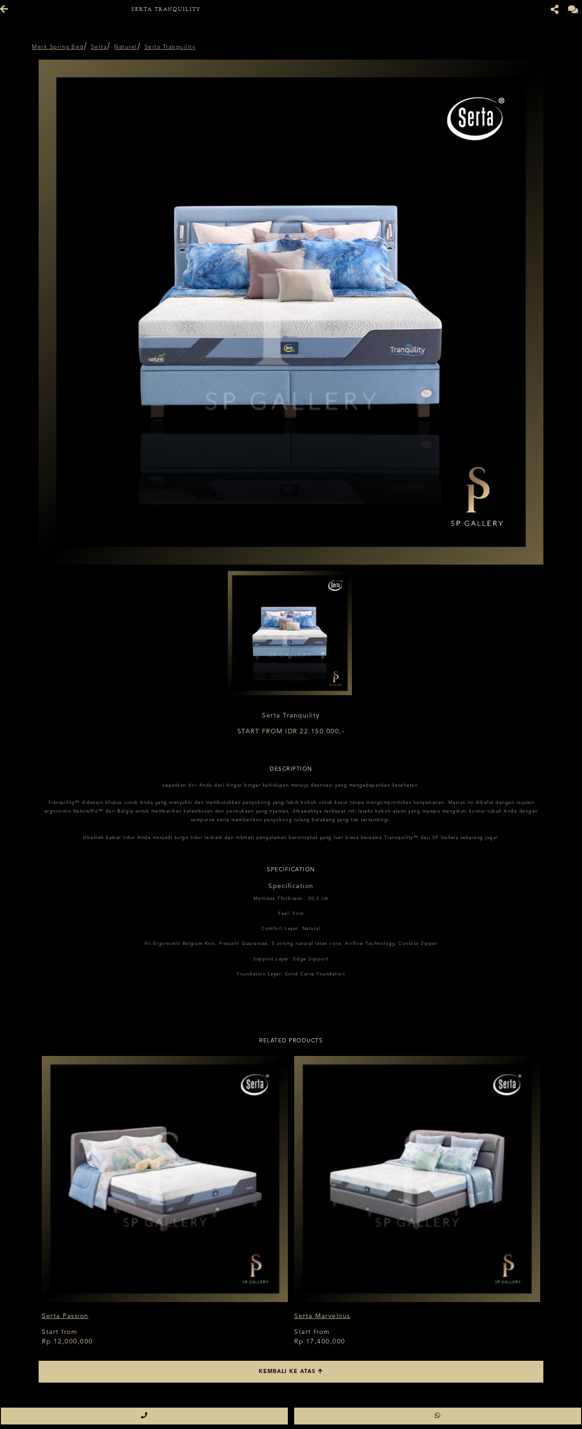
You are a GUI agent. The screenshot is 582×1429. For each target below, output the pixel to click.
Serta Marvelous (322, 1316)
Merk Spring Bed (58, 47)
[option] (291, 312)
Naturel (125, 47)
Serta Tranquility (170, 47)
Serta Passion (65, 1316)
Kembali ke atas (288, 1371)
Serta (99, 47)
